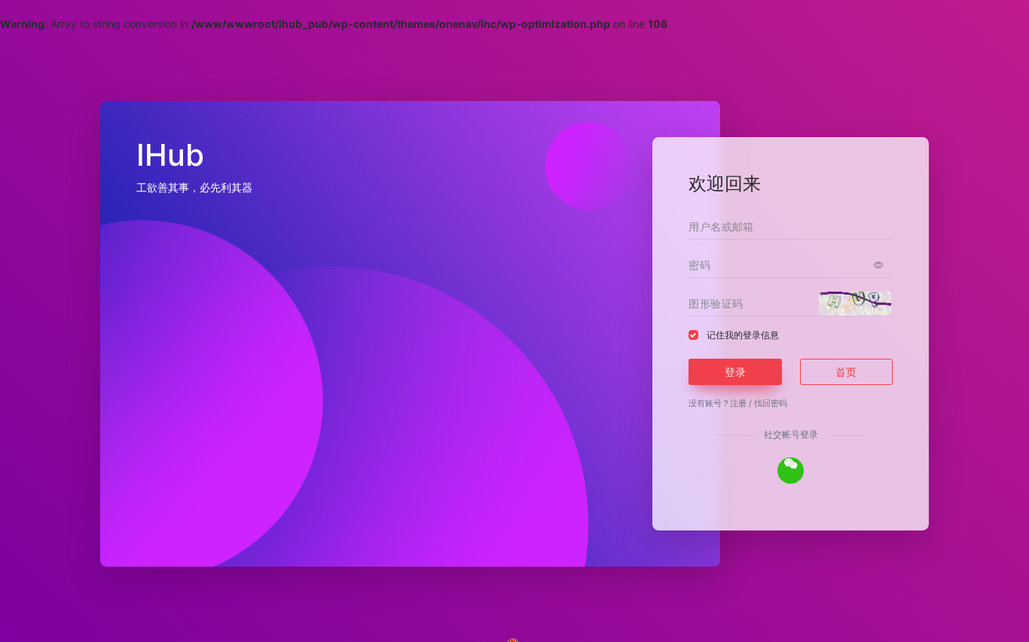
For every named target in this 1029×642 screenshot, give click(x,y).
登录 (735, 371)
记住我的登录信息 (743, 335)
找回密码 (770, 403)
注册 (738, 403)
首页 (845, 371)
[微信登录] (790, 470)
